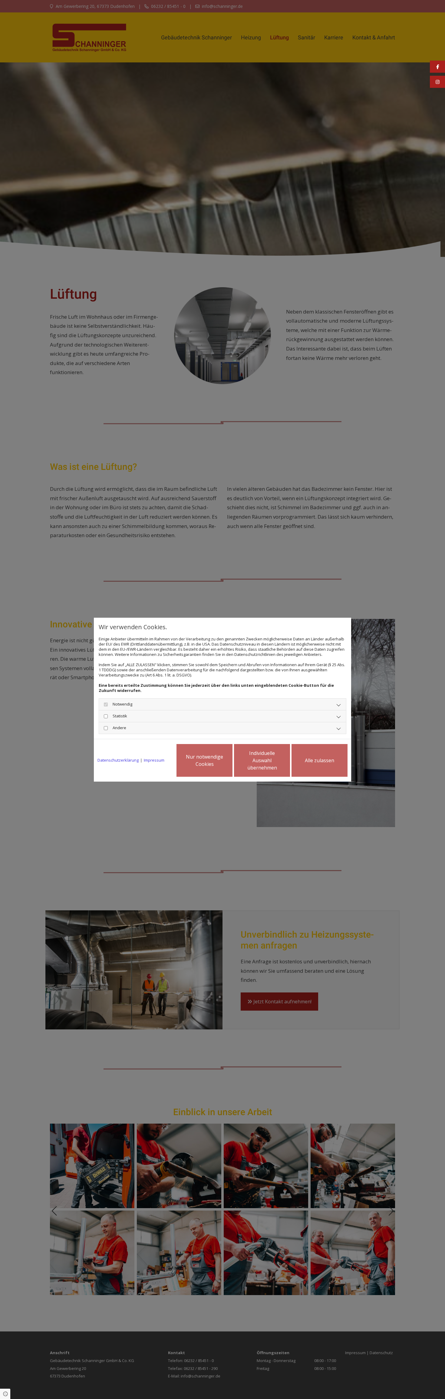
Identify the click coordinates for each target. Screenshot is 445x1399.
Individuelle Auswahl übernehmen (262, 760)
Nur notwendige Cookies (204, 760)
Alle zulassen (319, 760)
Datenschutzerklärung (118, 760)
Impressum (154, 760)
